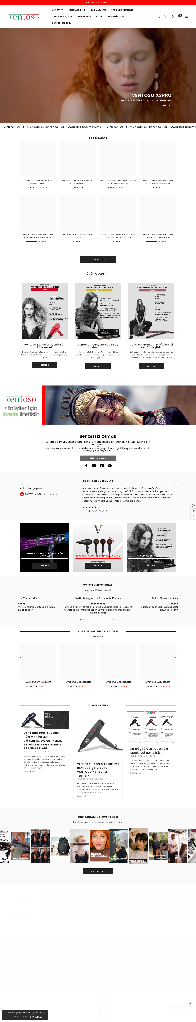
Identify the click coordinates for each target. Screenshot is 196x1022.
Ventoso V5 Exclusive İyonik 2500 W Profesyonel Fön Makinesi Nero (158, 182)
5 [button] (103, 511)
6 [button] (106, 511)
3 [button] (96, 511)
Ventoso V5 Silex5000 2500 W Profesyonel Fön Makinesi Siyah (78, 182)
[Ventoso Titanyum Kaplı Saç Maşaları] (98, 310)
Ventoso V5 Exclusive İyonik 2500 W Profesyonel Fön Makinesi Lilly (158, 235)
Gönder (186, 978)
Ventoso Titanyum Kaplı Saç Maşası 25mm (78, 235)
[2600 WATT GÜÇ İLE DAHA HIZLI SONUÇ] (98, 547)
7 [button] (101, 619)
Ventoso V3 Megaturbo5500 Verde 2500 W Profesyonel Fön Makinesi (118, 182)
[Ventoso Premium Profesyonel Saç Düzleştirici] (151, 310)
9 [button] (108, 619)
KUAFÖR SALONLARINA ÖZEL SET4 (158, 682)
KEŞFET (166, 105)
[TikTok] (102, 466)
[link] (98, 405)
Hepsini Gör (98, 636)
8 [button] (105, 619)
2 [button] (93, 511)
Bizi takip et (98, 871)
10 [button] (112, 619)
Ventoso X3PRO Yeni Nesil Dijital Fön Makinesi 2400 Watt (38, 182)
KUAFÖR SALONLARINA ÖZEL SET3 (118, 682)
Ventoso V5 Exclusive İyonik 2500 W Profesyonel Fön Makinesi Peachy (38, 235)
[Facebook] (86, 466)
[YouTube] (110, 466)
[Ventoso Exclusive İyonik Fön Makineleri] (44, 310)
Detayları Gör (29, 771)
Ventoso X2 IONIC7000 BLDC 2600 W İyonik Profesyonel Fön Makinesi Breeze (118, 235)
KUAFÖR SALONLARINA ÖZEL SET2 (78, 682)
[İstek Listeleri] (172, 16)
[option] (44, 325)
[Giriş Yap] (165, 16)
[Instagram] (94, 466)
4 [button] (100, 511)
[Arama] (158, 16)
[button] (20, 485)
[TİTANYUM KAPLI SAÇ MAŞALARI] (151, 547)
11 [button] (115, 619)
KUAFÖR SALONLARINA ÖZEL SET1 (38, 682)
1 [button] (89, 511)
